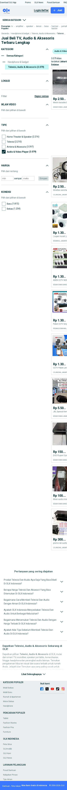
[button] (8, 2)
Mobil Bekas (8, 688)
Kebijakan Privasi (10, 775)
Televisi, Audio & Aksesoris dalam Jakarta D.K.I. (61, 34)
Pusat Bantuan (9, 770)
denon (38, 26)
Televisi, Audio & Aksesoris (43, 34)
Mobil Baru (7, 692)
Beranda (5, 34)
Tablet (5, 718)
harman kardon (55, 27)
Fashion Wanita (10, 723)
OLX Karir (7, 753)
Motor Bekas (8, 701)
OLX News (7, 758)
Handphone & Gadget (20, 34)
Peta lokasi (16, 786)
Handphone (8, 706)
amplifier (19, 26)
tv (12, 26)
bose (46, 26)
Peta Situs (7, 744)
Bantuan (6, 786)
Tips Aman (7, 779)
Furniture (7, 732)
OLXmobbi (7, 749)
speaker (29, 26)
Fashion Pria (8, 727)
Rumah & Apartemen (12, 697)
